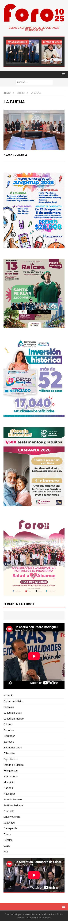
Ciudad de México (13, 701)
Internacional (10, 776)
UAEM (6, 845)
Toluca (7, 834)
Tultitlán (8, 840)
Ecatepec (8, 741)
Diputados (9, 736)
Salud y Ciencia (11, 816)
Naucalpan (9, 793)
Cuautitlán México (13, 718)
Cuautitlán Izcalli (12, 712)
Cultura (7, 724)
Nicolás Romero (12, 799)
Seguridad (9, 822)
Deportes (8, 730)
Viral (5, 851)
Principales (9, 811)
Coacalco (8, 707)
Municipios (9, 782)
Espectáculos (10, 759)
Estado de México (13, 764)
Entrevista (9, 753)
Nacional (8, 787)
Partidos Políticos (13, 805)
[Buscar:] (34, 82)
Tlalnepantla (10, 828)
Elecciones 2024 (12, 747)
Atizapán (8, 695)
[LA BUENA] (34, 148)
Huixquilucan (10, 770)
